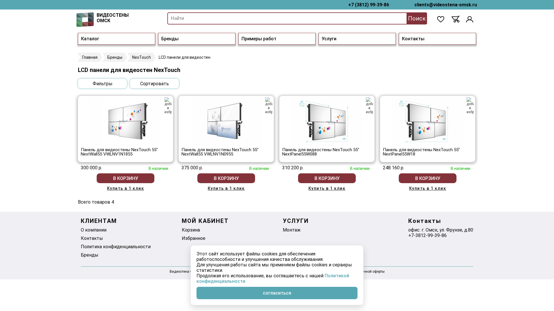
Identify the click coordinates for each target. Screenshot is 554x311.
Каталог (90, 38)
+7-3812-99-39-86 (427, 235)
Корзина (191, 230)
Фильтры (103, 83)
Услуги (329, 38)
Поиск (417, 18)
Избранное (193, 238)
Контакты (413, 38)
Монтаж (292, 230)
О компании (93, 230)
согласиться (277, 293)
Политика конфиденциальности (116, 246)
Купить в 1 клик (125, 188)
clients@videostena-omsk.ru (445, 4)
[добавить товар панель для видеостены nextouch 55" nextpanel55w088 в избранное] (369, 105)
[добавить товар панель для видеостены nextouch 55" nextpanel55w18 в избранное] (470, 105)
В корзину (125, 178)
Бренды (170, 38)
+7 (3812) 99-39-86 (368, 4)
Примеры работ (259, 38)
